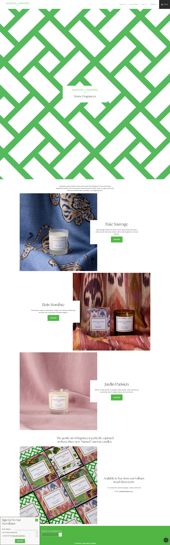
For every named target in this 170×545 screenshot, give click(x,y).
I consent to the (13, 536)
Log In (166, 4)
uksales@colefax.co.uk (126, 491)
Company (153, 4)
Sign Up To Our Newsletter (52, 531)
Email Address (6, 529)
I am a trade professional (9, 532)
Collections (134, 4)
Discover (117, 239)
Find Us (144, 4)
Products (122, 4)
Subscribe (20, 541)
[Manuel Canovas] (17, 4)
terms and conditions (18, 536)
